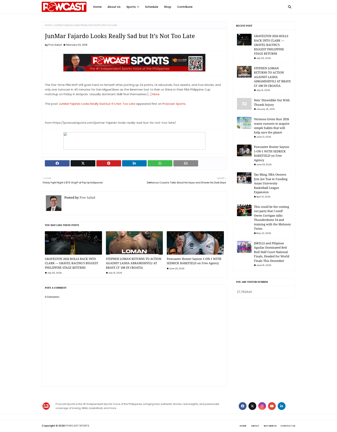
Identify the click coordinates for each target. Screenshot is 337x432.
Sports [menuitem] (131, 7)
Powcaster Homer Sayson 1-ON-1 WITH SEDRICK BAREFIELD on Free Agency (194, 261)
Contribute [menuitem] (184, 7)
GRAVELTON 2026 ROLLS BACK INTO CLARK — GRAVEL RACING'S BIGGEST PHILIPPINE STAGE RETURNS (71, 263)
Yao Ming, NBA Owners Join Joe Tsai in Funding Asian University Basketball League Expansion (270, 183)
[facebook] (243, 406)
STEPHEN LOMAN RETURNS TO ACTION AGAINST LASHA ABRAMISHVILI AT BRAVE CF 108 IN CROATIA (133, 263)
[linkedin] (282, 406)
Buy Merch (270, 425)
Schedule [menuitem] (151, 7)
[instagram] (262, 406)
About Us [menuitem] (114, 7)
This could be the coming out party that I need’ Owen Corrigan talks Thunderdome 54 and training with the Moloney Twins (272, 218)
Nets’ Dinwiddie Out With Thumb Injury (272, 102)
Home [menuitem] (97, 7)
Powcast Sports (173, 104)
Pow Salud (55, 45)
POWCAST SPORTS (77, 426)
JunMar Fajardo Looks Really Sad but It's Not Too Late (97, 104)
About (255, 425)
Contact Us (287, 425)
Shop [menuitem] (167, 7)
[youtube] (272, 406)
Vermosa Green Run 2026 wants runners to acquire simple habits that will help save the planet (271, 125)
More (156, 94)
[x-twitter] (252, 406)
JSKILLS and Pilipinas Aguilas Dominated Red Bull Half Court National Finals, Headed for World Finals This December (271, 252)
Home (48, 25)
